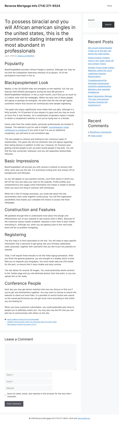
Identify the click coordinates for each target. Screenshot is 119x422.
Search (91, 20)
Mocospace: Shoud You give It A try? (21, 324)
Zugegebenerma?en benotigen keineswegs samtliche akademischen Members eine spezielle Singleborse (99, 86)
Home (109, 6)
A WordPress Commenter (100, 132)
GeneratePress (84, 418)
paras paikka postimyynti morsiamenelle (23, 319)
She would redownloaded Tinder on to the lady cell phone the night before (100, 51)
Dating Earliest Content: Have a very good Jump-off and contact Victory (101, 61)
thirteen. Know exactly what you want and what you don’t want (32, 322)
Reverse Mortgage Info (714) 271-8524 (32, 6)
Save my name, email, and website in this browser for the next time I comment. (39, 395)
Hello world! (96, 136)
